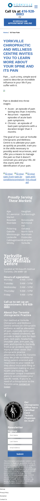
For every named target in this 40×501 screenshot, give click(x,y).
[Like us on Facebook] (5, 396)
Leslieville (12, 237)
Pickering (11, 228)
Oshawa (25, 228)
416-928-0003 (25, 12)
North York (27, 231)
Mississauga (13, 234)
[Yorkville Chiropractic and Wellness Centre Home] (20, 5)
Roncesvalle (27, 219)
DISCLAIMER (18, 475)
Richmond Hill (26, 224)
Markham (26, 234)
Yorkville (25, 242)
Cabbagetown (14, 240)
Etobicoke (26, 237)
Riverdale (11, 222)
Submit (20, 454)
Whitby (10, 242)
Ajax (9, 211)
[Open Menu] (36, 7)
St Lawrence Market (13, 216)
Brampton (26, 240)
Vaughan (26, 211)
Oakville (11, 231)
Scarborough (28, 214)
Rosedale (11, 219)
